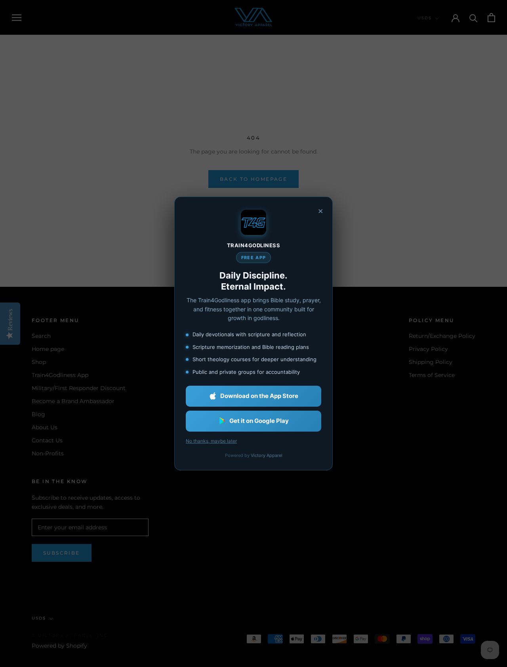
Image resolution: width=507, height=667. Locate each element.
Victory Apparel (266, 455)
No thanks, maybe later (211, 441)
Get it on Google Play (259, 420)
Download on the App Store (259, 396)
